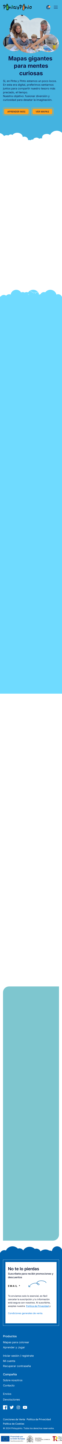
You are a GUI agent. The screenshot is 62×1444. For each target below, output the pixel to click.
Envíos (7, 1393)
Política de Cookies (13, 1423)
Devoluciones (11, 1399)
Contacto (9, 1385)
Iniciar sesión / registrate (18, 1355)
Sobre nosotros (12, 1380)
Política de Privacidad (37, 1306)
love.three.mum (31, 784)
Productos (10, 1336)
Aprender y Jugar (14, 1347)
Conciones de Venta (14, 1419)
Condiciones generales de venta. (25, 1313)
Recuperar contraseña (17, 1366)
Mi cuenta (9, 1361)
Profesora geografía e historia (31, 921)
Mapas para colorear (16, 1342)
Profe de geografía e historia (31, 856)
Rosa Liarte (31, 853)
